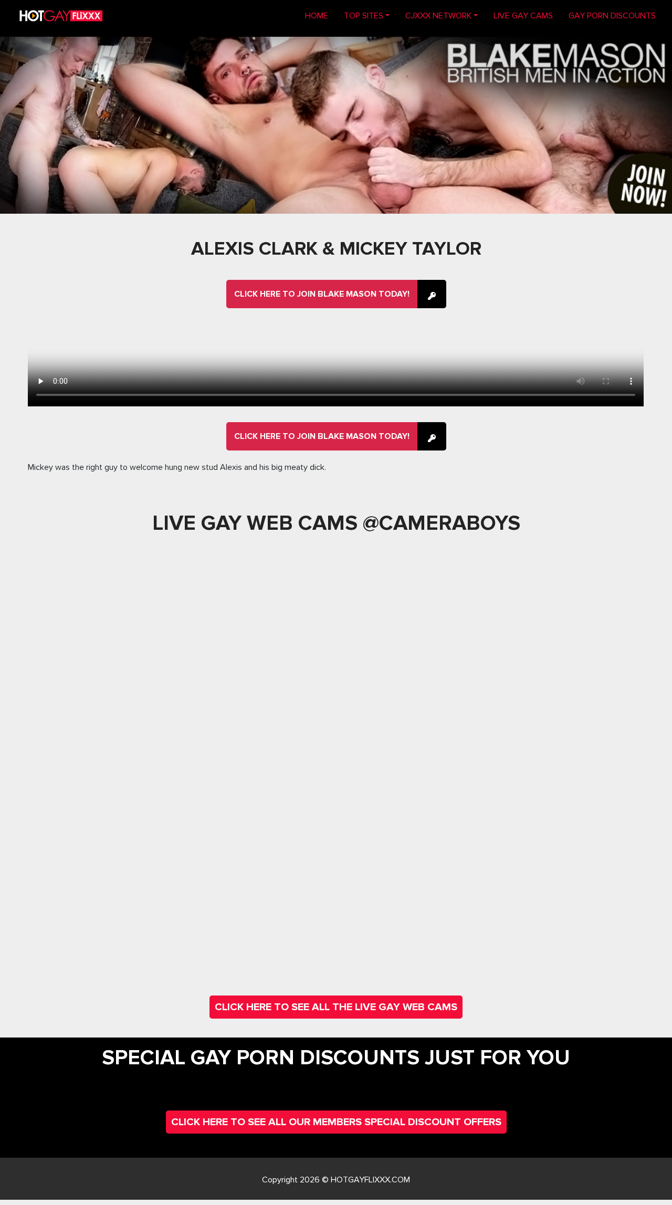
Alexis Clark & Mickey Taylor (336, 248)
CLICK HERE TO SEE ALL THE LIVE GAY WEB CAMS (336, 1007)
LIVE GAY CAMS (523, 16)
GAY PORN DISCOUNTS (612, 16)
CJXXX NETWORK (438, 16)
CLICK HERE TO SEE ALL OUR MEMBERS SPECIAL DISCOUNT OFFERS (336, 1122)
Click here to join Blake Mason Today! (322, 294)
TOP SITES (363, 16)
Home (320, 15)
